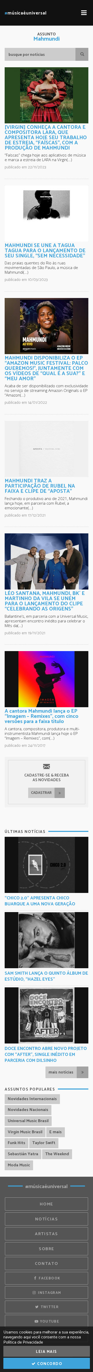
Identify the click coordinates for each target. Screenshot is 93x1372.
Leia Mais (46, 1351)
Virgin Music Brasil (25, 1132)
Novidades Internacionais (32, 1098)
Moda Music (19, 1165)
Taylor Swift (43, 1142)
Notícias (46, 1219)
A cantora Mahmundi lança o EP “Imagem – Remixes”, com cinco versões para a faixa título (41, 716)
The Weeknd (57, 1154)
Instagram (49, 1293)
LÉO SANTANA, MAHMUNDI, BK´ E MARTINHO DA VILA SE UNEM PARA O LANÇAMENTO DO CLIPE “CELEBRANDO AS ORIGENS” (45, 601)
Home (46, 1204)
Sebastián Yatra (23, 1154)
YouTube (49, 1321)
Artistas (46, 1234)
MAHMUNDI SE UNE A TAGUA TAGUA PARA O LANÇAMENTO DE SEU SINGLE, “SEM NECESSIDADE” (45, 250)
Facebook (49, 1278)
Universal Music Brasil (28, 1120)
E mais (55, 1132)
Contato (46, 1263)
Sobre (46, 1249)
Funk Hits (16, 1142)
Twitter (49, 1307)
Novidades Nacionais (28, 1109)
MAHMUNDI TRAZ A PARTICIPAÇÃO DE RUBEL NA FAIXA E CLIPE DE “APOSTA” (40, 486)
